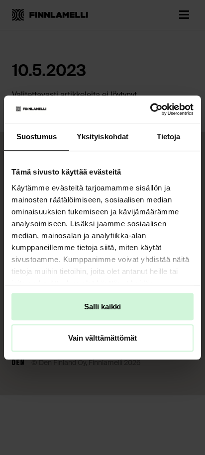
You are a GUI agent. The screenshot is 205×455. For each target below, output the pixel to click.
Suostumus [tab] (36, 136)
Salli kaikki (102, 306)
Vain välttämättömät (102, 338)
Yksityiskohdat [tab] (102, 136)
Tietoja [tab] (169, 136)
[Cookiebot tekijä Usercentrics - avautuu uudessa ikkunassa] (150, 109)
